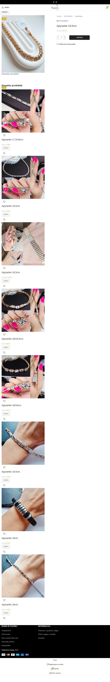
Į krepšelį (79, 37)
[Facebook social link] (53, 2)
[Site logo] (55, 7)
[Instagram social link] (56, 2)
